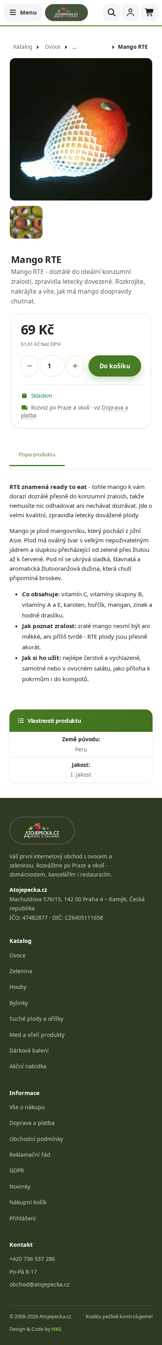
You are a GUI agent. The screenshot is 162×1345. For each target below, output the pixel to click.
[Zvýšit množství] (75, 366)
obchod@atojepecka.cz (39, 1284)
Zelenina (20, 971)
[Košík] (149, 12)
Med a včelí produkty (36, 1034)
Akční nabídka (27, 1066)
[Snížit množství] (29, 366)
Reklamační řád (29, 1154)
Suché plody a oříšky (36, 1018)
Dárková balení (29, 1050)
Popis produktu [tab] (37, 454)
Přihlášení (22, 1218)
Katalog (22, 46)
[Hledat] (111, 12)
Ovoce (53, 46)
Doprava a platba (32, 1122)
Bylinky (18, 1003)
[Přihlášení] (130, 12)
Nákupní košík (27, 1202)
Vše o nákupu (27, 1107)
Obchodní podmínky (36, 1139)
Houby (17, 986)
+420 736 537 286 (32, 1258)
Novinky (19, 1186)
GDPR (16, 1170)
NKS (56, 1329)
